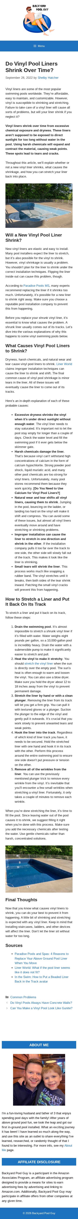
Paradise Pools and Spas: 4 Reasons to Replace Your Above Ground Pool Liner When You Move (42, 958)
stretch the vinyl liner (38, 663)
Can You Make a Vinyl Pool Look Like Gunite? (41, 1008)
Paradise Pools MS (36, 285)
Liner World (64, 364)
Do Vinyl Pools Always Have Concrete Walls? (41, 1003)
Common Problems (23, 997)
